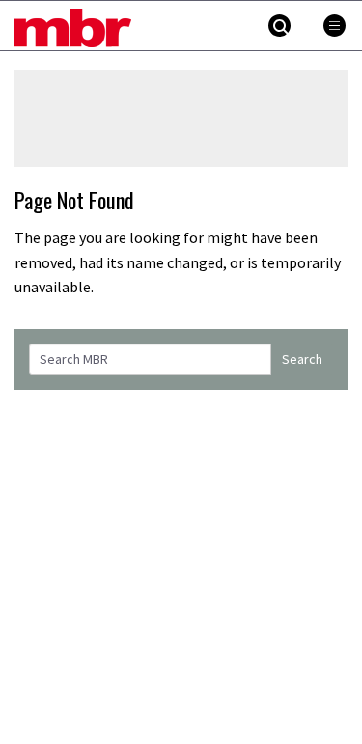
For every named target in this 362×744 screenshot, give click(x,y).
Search (302, 359)
